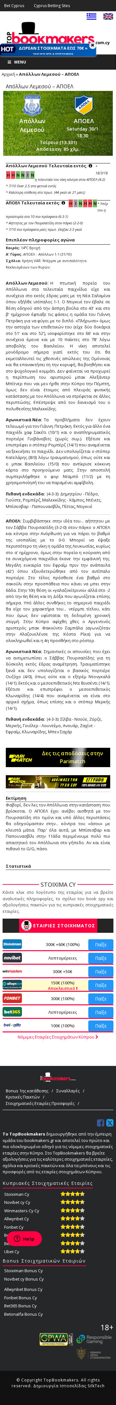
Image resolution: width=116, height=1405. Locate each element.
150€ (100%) (62, 985)
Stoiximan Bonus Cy (23, 1270)
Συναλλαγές (68, 1091)
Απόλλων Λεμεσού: (27, 283)
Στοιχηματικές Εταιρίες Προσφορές (40, 1103)
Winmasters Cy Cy (21, 1211)
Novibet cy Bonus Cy (24, 1279)
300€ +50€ (62, 971)
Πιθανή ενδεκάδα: (25, 494)
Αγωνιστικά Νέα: (24, 420)
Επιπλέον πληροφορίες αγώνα (40, 240)
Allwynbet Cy (16, 1219)
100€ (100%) (62, 1026)
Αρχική (8, 74)
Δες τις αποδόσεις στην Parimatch (72, 757)
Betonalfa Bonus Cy (23, 1314)
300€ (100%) (62, 998)
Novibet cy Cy (17, 1202)
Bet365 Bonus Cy (20, 1306)
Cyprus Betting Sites (52, 5)
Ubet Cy (11, 1251)
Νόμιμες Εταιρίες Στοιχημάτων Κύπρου (56, 1037)
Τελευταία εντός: (47, 166)
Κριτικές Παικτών (23, 1097)
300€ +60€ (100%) (63, 944)
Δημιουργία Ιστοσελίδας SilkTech (69, 1386)
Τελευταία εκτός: (34, 203)
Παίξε (101, 945)
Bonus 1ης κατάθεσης (27, 1091)
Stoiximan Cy (16, 1194)
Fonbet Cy (14, 1227)
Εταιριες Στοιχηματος (64, 925)
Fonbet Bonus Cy (20, 1298)
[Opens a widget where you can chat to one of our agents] (24, 1239)
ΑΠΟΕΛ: (13, 521)
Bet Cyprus (14, 5)
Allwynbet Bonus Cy (23, 1289)
